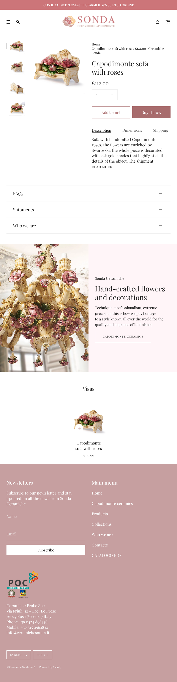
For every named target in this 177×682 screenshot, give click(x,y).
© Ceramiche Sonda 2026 (20, 667)
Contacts (100, 545)
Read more (102, 166)
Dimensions (132, 130)
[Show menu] (9, 22)
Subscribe (46, 549)
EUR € (41, 654)
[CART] (168, 22)
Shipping (160, 130)
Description (101, 130)
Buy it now (151, 112)
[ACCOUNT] (157, 22)
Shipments (23, 209)
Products (100, 513)
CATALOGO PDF (106, 555)
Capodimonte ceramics (123, 336)
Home (96, 44)
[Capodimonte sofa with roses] (17, 46)
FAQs (18, 193)
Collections (102, 524)
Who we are (24, 225)
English (17, 654)
